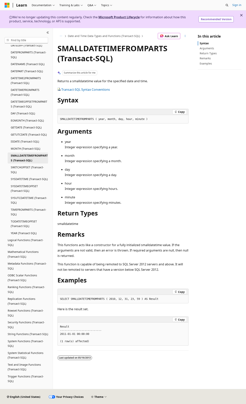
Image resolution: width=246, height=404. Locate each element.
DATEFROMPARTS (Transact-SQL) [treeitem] (28, 54)
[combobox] (26, 40)
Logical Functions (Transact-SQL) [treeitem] (25, 242)
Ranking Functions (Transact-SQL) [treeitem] (26, 289)
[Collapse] (47, 33)
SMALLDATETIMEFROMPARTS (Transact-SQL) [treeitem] (29, 158)
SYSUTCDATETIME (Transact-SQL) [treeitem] (29, 200)
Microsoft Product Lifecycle (119, 17)
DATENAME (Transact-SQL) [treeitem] (27, 64)
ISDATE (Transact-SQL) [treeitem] (25, 141)
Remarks (205, 58)
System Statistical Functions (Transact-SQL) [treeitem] (25, 355)
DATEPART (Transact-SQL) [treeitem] (27, 71)
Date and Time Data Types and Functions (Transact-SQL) (104, 36)
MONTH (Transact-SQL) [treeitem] (25, 148)
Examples (206, 63)
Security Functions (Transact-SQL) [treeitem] (26, 324)
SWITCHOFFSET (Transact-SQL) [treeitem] (27, 169)
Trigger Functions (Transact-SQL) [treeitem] (26, 379)
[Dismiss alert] (241, 15)
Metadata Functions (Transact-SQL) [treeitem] (27, 266)
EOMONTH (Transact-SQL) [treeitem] (27, 120)
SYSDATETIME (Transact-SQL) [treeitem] (29, 179)
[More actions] (185, 36)
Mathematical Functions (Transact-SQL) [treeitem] (23, 254)
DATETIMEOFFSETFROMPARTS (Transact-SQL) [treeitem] (29, 104)
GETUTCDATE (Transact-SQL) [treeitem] (29, 134)
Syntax (204, 43)
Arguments (207, 48)
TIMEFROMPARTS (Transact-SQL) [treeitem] (28, 212)
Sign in (236, 5)
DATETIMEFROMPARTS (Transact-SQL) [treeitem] (25, 92)
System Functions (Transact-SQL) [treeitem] (26, 343)
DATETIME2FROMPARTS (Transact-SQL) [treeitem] (26, 80)
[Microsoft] (7, 5)
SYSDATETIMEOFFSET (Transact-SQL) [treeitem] (24, 188)
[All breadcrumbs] (60, 36)
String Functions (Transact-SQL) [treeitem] (28, 334)
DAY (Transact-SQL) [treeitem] (23, 113)
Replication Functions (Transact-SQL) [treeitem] (21, 301)
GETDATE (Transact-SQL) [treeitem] (26, 127)
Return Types (208, 53)
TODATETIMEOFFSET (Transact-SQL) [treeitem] (24, 224)
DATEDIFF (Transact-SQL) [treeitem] (26, 45)
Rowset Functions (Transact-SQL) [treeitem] (26, 313)
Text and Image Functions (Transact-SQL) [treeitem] (24, 367)
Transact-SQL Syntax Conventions (85, 89)
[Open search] (227, 5)
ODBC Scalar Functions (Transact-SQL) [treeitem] (22, 277)
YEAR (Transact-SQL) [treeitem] (24, 233)
